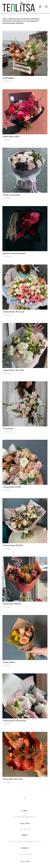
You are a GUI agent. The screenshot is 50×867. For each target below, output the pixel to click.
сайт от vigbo (25, 861)
